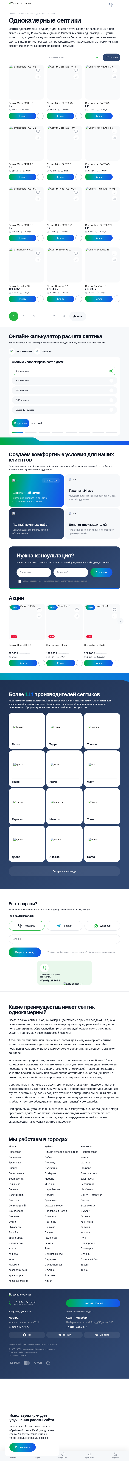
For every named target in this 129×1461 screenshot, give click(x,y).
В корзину (40, 116)
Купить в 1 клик (22, 116)
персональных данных (77, 581)
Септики (30, 14)
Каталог (21, 14)
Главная (12, 14)
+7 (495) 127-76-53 (50, 980)
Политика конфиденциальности (23, 1352)
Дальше (77, 316)
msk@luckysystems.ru (20, 1311)
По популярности (56, 57)
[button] (120, 621)
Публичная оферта (17, 1355)
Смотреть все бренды (64, 871)
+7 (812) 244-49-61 (76, 1327)
